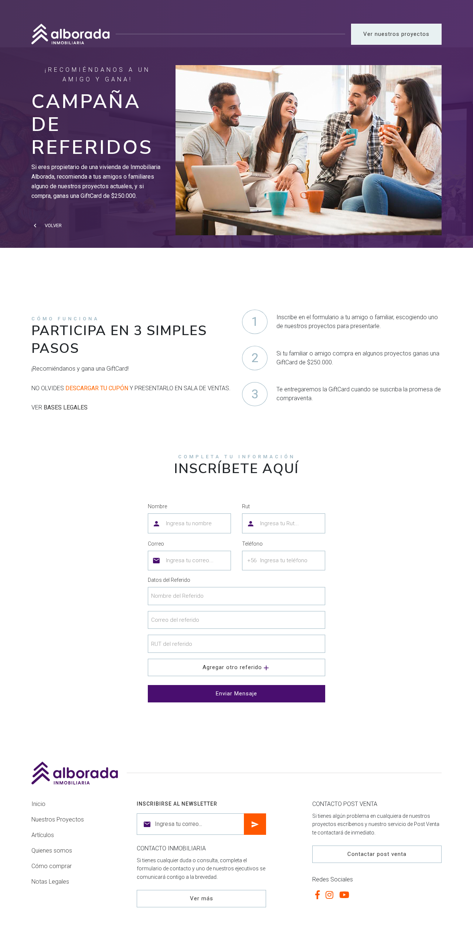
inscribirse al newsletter (177, 804)
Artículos (42, 835)
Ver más (201, 898)
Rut (246, 506)
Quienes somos (51, 850)
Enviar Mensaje (236, 693)
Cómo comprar (51, 866)
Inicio (38, 803)
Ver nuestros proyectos (396, 34)
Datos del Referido (169, 580)
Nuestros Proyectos (57, 819)
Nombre (157, 506)
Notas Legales (50, 881)
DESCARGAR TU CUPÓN (96, 388)
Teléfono (252, 544)
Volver (53, 225)
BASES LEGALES (66, 407)
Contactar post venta (376, 854)
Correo (156, 544)
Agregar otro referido (232, 667)
